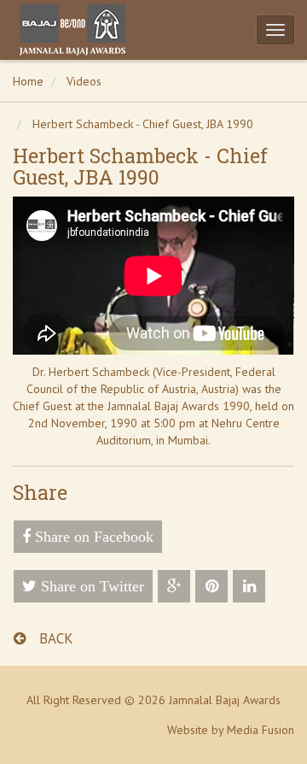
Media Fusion (260, 730)
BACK (54, 638)
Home (28, 81)
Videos (84, 81)
